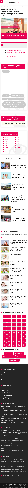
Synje (6, 149)
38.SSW (14, 345)
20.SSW (23, 329)
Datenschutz (4, 379)
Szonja (18, 149)
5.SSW (23, 316)
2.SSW (9, 316)
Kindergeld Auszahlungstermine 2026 (11, 433)
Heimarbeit (4, 430)
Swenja (6, 139)
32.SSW (9, 341)
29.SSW (19, 337)
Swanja (18, 147)
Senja (17, 137)
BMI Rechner (4, 397)
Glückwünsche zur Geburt (7, 447)
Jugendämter (4, 440)
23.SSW (14, 333)
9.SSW (19, 320)
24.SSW (19, 333)
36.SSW (4, 345)
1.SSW (4, 316)
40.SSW (23, 345)
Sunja (17, 143)
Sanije (6, 147)
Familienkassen (5, 437)
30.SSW (23, 337)
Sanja (6, 145)
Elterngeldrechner (21, 356)
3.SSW (14, 316)
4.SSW (19, 316)
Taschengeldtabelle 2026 (7, 442)
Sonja (6, 137)
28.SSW (14, 337)
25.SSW (23, 333)
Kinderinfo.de (13, 484)
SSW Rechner (8, 353)
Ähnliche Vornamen (11, 56)
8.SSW (14, 320)
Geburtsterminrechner (8, 356)
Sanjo (17, 141)
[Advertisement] (14, 84)
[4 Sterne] (5, 234)
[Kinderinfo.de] (14, 2)
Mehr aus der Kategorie (13, 158)
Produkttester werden (6, 432)
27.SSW (9, 337)
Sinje (6, 143)
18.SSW (14, 329)
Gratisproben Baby (5, 443)
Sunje (17, 145)
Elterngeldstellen (5, 438)
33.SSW (14, 341)
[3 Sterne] (4, 234)
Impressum (4, 377)
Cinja (6, 151)
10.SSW (23, 320)
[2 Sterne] (2, 234)
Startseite (3, 372)
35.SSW (23, 341)
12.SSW (9, 325)
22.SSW (9, 333)
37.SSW (9, 345)
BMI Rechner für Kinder (7, 398)
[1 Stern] (1, 234)
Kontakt (3, 374)
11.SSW (4, 325)
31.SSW (4, 341)
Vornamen (3, 450)
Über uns (3, 376)
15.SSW (23, 325)
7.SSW (9, 320)
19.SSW (19, 329)
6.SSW (4, 320)
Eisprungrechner (19, 353)
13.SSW (14, 325)
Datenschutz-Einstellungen (8, 381)
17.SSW (9, 329)
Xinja (17, 151)
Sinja (6, 141)
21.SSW (4, 333)
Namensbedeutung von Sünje (13, 50)
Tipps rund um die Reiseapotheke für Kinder (12, 422)
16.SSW (4, 329)
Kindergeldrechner (14, 360)
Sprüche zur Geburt (6, 445)
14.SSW (19, 325)
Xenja (17, 139)
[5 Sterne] (6, 234)
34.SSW (19, 341)
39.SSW (19, 345)
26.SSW (4, 337)
